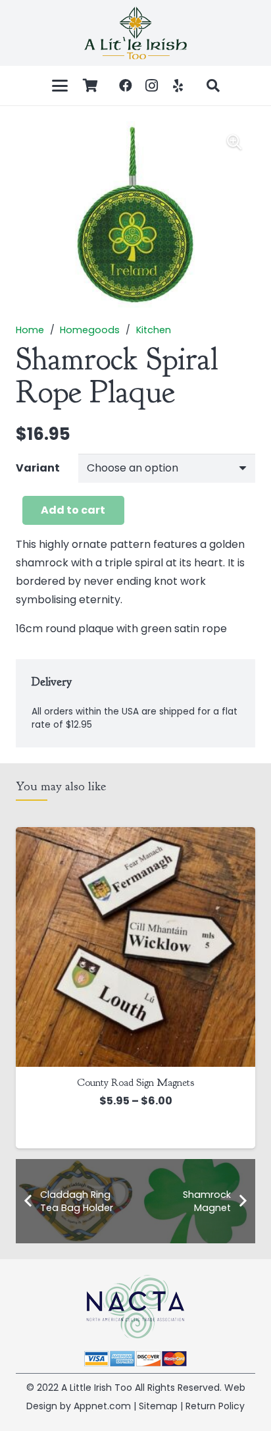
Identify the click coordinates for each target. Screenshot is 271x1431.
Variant (38, 467)
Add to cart (73, 510)
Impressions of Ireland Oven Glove (138, 1082)
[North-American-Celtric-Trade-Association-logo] (135, 1307)
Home (30, 330)
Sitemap (158, 1406)
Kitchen (153, 330)
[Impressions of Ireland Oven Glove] (138, 947)
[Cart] (90, 85)
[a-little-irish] (135, 33)
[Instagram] (152, 85)
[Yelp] (178, 85)
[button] (59, 86)
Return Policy (215, 1406)
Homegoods (90, 330)
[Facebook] (125, 85)
